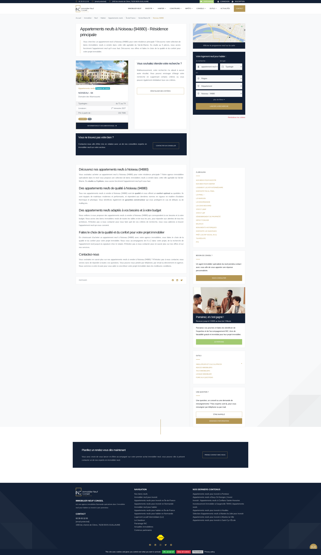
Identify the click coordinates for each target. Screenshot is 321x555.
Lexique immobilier (204, 374)
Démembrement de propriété (208, 217)
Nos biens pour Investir (206, 180)
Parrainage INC (140, 523)
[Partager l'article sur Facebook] (173, 280)
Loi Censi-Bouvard (203, 206)
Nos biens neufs (141, 494)
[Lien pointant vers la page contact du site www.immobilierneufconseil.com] (313, 547)
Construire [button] (175, 8)
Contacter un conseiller (166, 145)
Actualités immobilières (143, 527)
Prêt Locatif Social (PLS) (206, 235)
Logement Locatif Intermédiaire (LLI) (149, 517)
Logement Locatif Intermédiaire (209, 187)
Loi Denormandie (203, 202)
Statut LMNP (201, 209)
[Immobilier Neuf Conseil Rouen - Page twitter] (166, 545)
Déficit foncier (202, 220)
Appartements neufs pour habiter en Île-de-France (154, 510)
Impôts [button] (188, 8)
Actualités (225, 8)
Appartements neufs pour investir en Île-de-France (154, 500)
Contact (239, 8)
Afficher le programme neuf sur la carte (219, 45)
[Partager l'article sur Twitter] (182, 280)
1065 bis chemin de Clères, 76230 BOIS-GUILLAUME (98, 525)
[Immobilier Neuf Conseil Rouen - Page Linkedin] (155, 545)
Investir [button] (149, 8)
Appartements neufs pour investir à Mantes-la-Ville (213, 517)
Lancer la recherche (219, 106)
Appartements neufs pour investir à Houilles (210, 510)
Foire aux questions (204, 377)
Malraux (199, 224)
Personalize (197, 552)
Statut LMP (200, 213)
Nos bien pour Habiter (205, 184)
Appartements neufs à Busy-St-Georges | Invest (212, 497)
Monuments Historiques (206, 227)
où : (197, 73)
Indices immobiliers (204, 367)
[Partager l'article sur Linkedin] (177, 280)
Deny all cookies (184, 552)
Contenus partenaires (143, 530)
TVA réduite (201, 238)
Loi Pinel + (200, 195)
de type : (223, 61)
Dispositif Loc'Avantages (206, 231)
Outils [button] (212, 8)
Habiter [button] (161, 8)
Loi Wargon (201, 198)
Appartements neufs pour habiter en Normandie (153, 514)
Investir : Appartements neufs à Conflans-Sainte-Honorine (216, 500)
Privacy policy (210, 552)
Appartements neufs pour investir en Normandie (153, 504)
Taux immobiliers (203, 371)
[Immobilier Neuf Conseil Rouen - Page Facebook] (150, 545)
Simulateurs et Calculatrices (209, 364)
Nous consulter (219, 278)
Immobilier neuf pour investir (145, 497)
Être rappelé (219, 414)
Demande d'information (219, 421)
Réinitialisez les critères (236, 117)
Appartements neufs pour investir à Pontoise (211, 494)
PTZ (197, 242)
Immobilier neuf (134, 8)
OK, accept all (168, 552)
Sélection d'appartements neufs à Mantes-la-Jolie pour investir (218, 514)
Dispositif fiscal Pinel (205, 191)
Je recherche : (201, 61)
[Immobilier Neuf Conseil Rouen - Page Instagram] (160, 545)
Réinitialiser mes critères (160, 91)
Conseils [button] (200, 8)
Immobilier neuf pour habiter (145, 507)
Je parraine (219, 342)
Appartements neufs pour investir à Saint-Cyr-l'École (214, 520)
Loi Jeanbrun (139, 520)
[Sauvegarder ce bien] (124, 64)
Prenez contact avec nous (215, 455)
